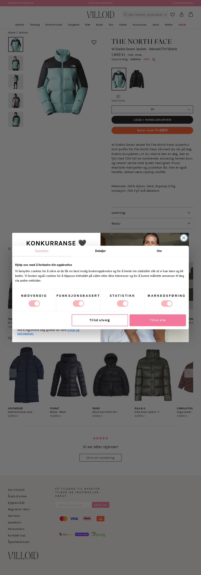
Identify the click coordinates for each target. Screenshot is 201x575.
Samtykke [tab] (41, 250)
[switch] (78, 303)
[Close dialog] (183, 237)
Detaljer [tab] (100, 250)
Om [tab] (159, 250)
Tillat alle (158, 320)
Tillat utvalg (100, 320)
